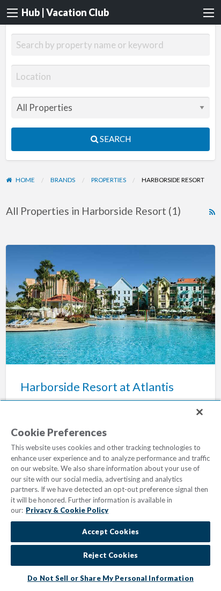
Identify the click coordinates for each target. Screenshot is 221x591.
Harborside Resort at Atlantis (97, 387)
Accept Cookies (110, 531)
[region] (110, 495)
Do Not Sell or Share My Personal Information (110, 578)
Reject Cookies (110, 555)
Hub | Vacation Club (65, 12)
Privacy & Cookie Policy (67, 510)
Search (114, 139)
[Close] (199, 412)
